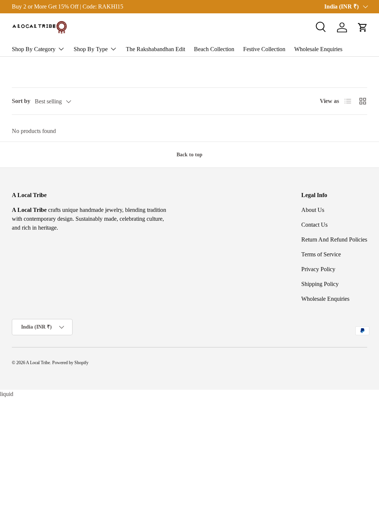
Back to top (189, 154)
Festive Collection (264, 49)
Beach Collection (214, 49)
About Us (312, 210)
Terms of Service (321, 254)
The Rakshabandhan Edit (155, 49)
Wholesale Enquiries (318, 49)
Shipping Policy (320, 284)
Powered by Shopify (70, 362)
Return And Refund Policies (334, 239)
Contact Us (314, 225)
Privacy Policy (318, 269)
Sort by (21, 101)
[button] (363, 27)
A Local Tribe (38, 362)
